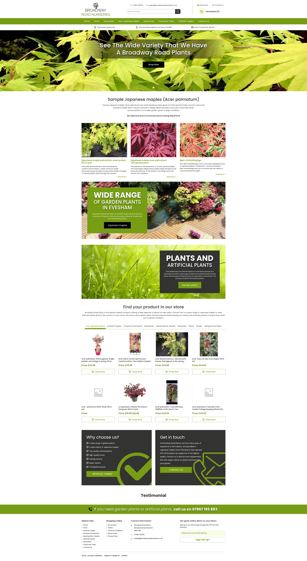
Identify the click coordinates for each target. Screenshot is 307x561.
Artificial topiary (186, 21)
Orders (110, 528)
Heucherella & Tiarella (165, 326)
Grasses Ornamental (133, 326)
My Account (203, 5)
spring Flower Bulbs (212, 326)
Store (96, 21)
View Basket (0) (212, 11)
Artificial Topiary (114, 326)
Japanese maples (117, 225)
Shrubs (199, 326)
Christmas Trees (166, 21)
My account (112, 525)
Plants (191, 326)
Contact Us (219, 5)
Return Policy (112, 533)
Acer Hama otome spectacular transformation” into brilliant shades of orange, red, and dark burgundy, (134, 361)
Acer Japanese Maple (128, 21)
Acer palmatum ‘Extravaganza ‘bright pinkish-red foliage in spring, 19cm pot (98, 361)
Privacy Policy (113, 536)
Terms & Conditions (115, 531)
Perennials (109, 21)
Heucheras (149, 21)
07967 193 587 (138, 5)
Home (87, 21)
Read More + (122, 177)
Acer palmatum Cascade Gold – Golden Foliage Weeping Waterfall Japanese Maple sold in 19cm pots (207, 409)
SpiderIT (125, 556)
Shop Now (153, 64)
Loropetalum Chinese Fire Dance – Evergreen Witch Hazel (133, 408)
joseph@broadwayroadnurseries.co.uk (163, 5)
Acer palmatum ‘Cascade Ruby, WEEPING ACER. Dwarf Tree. (169, 408)
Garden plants (190, 285)
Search (177, 11)
